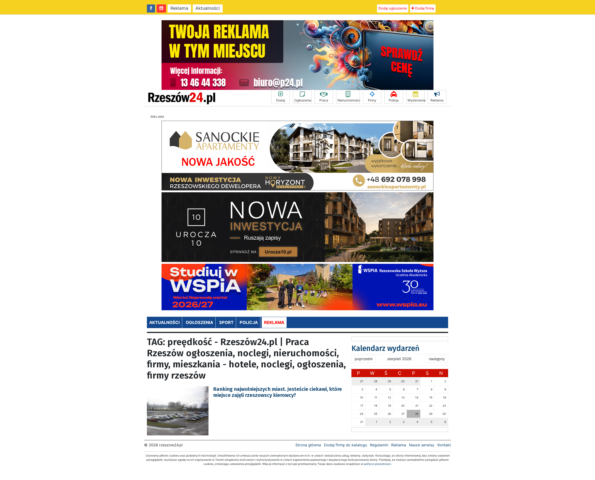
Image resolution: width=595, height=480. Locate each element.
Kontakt (444, 445)
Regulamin (379, 445)
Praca (323, 100)
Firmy (372, 100)
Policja (394, 100)
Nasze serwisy (421, 445)
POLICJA (249, 322)
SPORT (226, 322)
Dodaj (280, 100)
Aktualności (207, 8)
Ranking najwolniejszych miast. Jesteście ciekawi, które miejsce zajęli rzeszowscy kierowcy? (277, 392)
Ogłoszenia (302, 100)
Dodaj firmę (424, 8)
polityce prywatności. (378, 464)
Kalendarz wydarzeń (385, 348)
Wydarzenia (416, 100)
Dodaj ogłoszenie (392, 8)
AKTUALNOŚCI (164, 322)
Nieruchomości (348, 100)
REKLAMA (274, 322)
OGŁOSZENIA (199, 322)
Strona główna (308, 445)
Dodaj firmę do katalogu (345, 445)
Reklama (179, 8)
